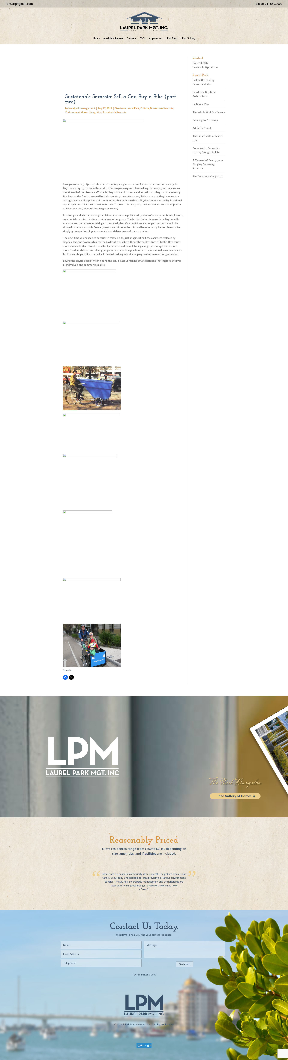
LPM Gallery (187, 38)
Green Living (88, 112)
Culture (144, 108)
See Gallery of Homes (235, 796)
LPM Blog (171, 38)
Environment (72, 112)
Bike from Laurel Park (127, 108)
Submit (184, 964)
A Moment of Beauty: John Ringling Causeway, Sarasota (208, 164)
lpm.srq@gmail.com (19, 4)
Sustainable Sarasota (114, 112)
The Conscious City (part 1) (208, 176)
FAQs (142, 38)
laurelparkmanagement (81, 108)
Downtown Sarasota (161, 108)
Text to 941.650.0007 (268, 4)
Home (96, 38)
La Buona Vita (201, 104)
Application (155, 38)
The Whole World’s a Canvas (209, 112)
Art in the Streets (202, 128)
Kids (99, 112)
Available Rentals (113, 38)
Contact (131, 38)
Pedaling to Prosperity (205, 120)
